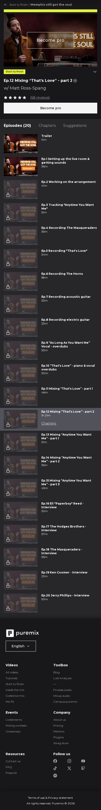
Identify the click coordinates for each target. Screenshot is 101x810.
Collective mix (15, 695)
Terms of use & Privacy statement (50, 797)
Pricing (58, 725)
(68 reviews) (40, 97)
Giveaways (13, 731)
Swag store (60, 743)
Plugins (58, 737)
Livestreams (14, 719)
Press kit (11, 773)
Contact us (13, 761)
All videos (12, 672)
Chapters (47, 125)
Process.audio (62, 690)
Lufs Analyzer (62, 678)
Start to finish (18, 4)
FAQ (9, 767)
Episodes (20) (17, 125)
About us (59, 719)
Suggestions (74, 125)
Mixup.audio (61, 695)
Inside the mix (15, 690)
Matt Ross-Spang (28, 88)
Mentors (58, 731)
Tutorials (11, 678)
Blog (56, 672)
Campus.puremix (65, 701)
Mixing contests (16, 725)
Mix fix (10, 701)
